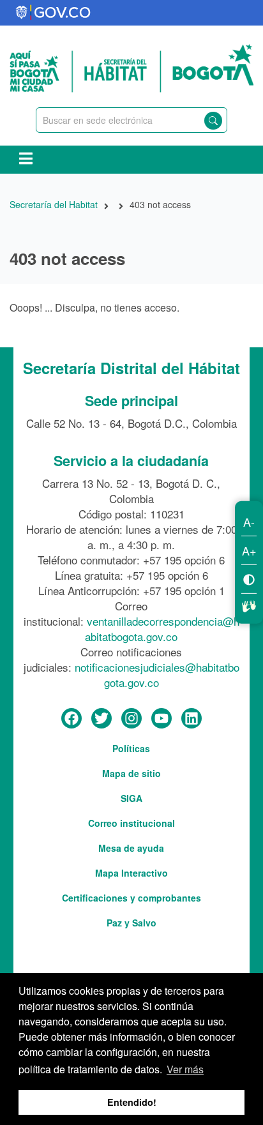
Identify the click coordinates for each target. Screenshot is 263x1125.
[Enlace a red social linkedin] (191, 719)
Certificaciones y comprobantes (131, 897)
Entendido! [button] (131, 1102)
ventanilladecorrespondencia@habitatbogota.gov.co (162, 628)
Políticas (131, 748)
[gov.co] (54, 13)
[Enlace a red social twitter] (101, 719)
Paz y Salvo (131, 922)
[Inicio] (131, 66)
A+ (249, 550)
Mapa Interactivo (131, 872)
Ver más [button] (185, 1069)
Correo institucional (131, 823)
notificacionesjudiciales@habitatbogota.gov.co (157, 674)
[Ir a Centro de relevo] (249, 604)
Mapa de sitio (131, 773)
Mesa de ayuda (131, 848)
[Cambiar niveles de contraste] (249, 578)
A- (249, 521)
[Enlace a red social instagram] (131, 719)
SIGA (131, 798)
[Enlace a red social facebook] (71, 719)
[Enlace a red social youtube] (161, 719)
